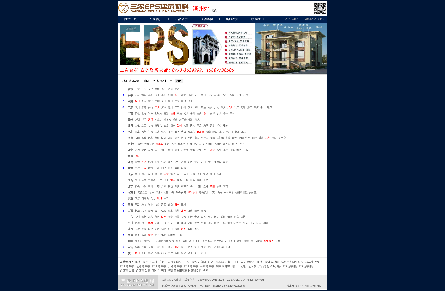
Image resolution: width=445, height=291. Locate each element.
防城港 (158, 113)
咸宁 (225, 149)
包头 (151, 192)
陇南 (192, 125)
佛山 (150, 107)
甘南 (150, 125)
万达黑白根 (175, 266)
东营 (150, 216)
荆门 (163, 149)
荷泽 (157, 216)
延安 (196, 228)
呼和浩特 (192, 192)
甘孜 (163, 222)
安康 (137, 228)
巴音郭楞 (158, 241)
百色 (137, 113)
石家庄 (200, 131)
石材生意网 (159, 270)
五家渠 (258, 241)
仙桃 (232, 149)
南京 (166, 174)
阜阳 (170, 95)
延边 (183, 168)
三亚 (143, 156)
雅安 (245, 222)
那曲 (163, 235)
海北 (143, 204)
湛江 (249, 107)
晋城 (150, 210)
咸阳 (190, 228)
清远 (203, 107)
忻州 (190, 210)
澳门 (163, 89)
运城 (203, 210)
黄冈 (150, 149)
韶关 (223, 107)
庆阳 (205, 125)
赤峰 (172, 192)
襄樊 (219, 149)
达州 (157, 222)
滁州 (163, 95)
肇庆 (256, 107)
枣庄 (236, 216)
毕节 (143, 119)
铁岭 (219, 186)
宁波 (170, 253)
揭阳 (183, 107)
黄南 (170, 204)
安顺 (137, 119)
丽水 (163, 253)
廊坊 (183, 131)
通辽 (213, 192)
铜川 (170, 228)
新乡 (234, 137)
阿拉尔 (147, 241)
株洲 (225, 162)
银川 (159, 198)
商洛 (157, 228)
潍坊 (216, 216)
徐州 (199, 174)
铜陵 (232, 95)
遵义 (197, 119)
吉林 (150, 168)
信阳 (241, 137)
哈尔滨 (159, 143)
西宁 (177, 204)
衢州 (177, 253)
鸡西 (189, 143)
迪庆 (163, 247)
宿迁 (179, 174)
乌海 (219, 192)
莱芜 (177, 216)
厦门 (183, 101)
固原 (137, 198)
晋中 (157, 210)
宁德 (157, 101)
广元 (177, 222)
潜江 (177, 149)
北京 (137, 89)
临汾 (163, 210)
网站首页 (130, 19)
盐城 (205, 174)
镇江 (219, 174)
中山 (262, 107)
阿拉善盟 (142, 192)
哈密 (191, 241)
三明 (177, 101)
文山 (210, 247)
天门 (205, 149)
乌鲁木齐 (269, 241)
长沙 (143, 162)
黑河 (173, 143)
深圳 (229, 107)
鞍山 (137, 186)
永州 (203, 162)
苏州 (186, 174)
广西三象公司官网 (195, 261)
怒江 (196, 247)
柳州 (199, 113)
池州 (157, 95)
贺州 (186, 113)
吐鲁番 (238, 241)
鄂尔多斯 (181, 192)
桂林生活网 (312, 261)
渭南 (177, 228)
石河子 (229, 241)
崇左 (150, 113)
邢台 (214, 131)
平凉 (199, 125)
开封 (170, 137)
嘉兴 (150, 253)
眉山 (203, 222)
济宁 (170, 216)
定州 (157, 131)
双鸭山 (226, 143)
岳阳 (210, 162)
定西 (143, 125)
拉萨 (150, 235)
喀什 (185, 241)
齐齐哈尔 (207, 143)
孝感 (238, 149)
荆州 (170, 149)
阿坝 (137, 222)
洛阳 (183, 137)
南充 (216, 222)
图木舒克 (248, 241)
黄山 (196, 95)
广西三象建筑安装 (219, 261)
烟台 (229, 216)
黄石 (157, 149)
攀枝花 (231, 222)
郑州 (267, 137)
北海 (143, 113)
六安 (210, 95)
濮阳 (212, 137)
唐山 (208, 131)
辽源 (157, 168)
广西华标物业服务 (269, 266)
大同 (143, 210)
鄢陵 (254, 137)
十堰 (192, 149)
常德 (137, 162)
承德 (150, 131)
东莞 (143, 107)
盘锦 (205, 186)
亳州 (203, 95)
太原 (183, 210)
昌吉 (178, 241)
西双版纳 (219, 247)
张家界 (217, 162)
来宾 (192, 113)
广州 (157, 107)
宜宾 (252, 222)
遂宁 (238, 222)
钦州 (219, 113)
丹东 (163, 186)
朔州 (177, 210)
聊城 (183, 216)
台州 (203, 253)
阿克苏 (138, 241)
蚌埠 (143, 95)
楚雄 (143, 247)
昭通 (228, 247)
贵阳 (150, 119)
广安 (170, 222)
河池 (179, 113)
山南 (179, 235)
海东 (150, 204)
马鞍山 (217, 95)
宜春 (199, 180)
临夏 (186, 125)
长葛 (143, 137)
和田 (198, 241)
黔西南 (183, 119)
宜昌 (245, 149)
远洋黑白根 (143, 266)
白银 (137, 125)
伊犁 (277, 241)
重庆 (157, 89)
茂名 (190, 107)
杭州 (137, 253)
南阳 (196, 137)
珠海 (269, 107)
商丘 (228, 137)
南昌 (172, 180)
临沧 (190, 247)
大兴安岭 (149, 143)
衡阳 (157, 162)
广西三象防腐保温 (243, 261)
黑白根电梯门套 (226, 266)
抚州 (166, 180)
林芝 (157, 235)
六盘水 (158, 119)
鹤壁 (150, 137)
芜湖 (238, 95)
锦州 (192, 186)
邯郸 (170, 131)
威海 (223, 216)
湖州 (143, 253)
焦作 (157, 137)
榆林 (163, 228)
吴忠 (153, 198)
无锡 (192, 174)
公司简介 (156, 19)
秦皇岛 (191, 131)
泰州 (150, 174)
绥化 (234, 143)
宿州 (225, 95)
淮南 (190, 95)
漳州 (190, 101)
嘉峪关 (158, 125)
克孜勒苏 (219, 241)
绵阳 (210, 222)
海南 (157, 204)
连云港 (158, 174)
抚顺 (170, 186)
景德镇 (151, 180)
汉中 (150, 228)
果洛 (137, 204)
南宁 (205, 113)
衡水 (177, 131)
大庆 (140, 143)
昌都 (143, 235)
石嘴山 (145, 198)
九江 (159, 180)
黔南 (175, 119)
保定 (137, 131)
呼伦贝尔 (204, 192)
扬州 (212, 174)
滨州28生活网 (199, 270)
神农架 (184, 149)
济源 (163, 137)
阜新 (177, 186)
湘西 (190, 162)
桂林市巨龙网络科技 (311, 285)
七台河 (217, 143)
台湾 (170, 89)
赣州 (137, 180)
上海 (143, 89)
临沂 (190, 216)
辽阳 (199, 186)
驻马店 (282, 137)
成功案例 (206, 19)
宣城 (245, 95)
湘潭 (183, 162)
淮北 (183, 95)
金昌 (166, 125)
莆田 (163, 101)
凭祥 (212, 113)
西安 (183, 228)
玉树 (183, 204)
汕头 (210, 107)
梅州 (196, 107)
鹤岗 (167, 143)
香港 (177, 89)
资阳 (265, 222)
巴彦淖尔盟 (162, 192)
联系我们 (257, 19)
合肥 (177, 95)
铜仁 (190, 119)
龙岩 (143, 101)
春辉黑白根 (207, 266)
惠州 (170, 107)
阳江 (236, 107)
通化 (177, 168)
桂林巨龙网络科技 (292, 261)
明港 (190, 137)
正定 (243, 131)
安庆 (137, 95)
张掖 (225, 125)
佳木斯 (181, 143)
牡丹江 (197, 143)
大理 (150, 247)
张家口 (229, 131)
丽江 (183, 247)
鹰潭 (205, 180)
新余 (192, 180)
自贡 (258, 222)
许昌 (247, 137)
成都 (150, 222)
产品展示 (181, 19)
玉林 (232, 113)
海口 (137, 156)
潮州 (137, 107)
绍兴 (183, 253)
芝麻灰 (252, 266)
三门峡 (220, 137)
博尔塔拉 (169, 241)
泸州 (196, 222)
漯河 (177, 137)
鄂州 (143, 149)
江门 (177, 107)
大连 (157, 186)
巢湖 (150, 95)
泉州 (170, 101)
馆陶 (163, 131)
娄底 (170, 162)
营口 (225, 186)
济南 (163, 216)
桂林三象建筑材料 (268, 261)
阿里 (137, 235)
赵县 (237, 131)
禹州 (261, 137)
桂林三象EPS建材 (146, 261)
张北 (221, 131)
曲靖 (203, 247)
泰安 (210, 216)
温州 (190, 253)
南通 (172, 174)
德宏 (157, 247)
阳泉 (196, 210)
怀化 (163, 162)
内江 (223, 222)
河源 (163, 107)
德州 (143, 216)
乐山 (183, 222)
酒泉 (172, 125)
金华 (157, 253)
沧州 (143, 131)
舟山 (196, 253)
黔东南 (167, 119)
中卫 (166, 198)
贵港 (166, 113)
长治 (137, 210)
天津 (150, 89)
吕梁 (170, 210)
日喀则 (171, 235)
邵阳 (177, 162)
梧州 (225, 113)
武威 (219, 125)
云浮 (243, 107)
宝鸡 (143, 228)
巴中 (143, 222)
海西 (163, 204)
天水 (212, 125)
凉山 (190, 222)
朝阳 (150, 186)
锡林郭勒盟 (241, 192)
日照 (203, 216)
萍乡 (179, 180)
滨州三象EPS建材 (179, 270)
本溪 (143, 186)
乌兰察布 (229, 192)
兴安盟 (253, 192)
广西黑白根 (127, 266)
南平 (150, 101)
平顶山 (204, 137)
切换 (214, 10)
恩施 (137, 149)
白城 (137, 168)
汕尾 (216, 107)
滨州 (137, 216)
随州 (199, 149)
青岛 (196, 216)
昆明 (177, 247)
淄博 (243, 216)
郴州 (150, 162)
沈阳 (212, 186)
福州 (137, 101)
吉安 (143, 180)
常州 (137, 174)
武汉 (212, 149)
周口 (274, 137)
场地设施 (232, 19)
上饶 (186, 180)
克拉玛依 (207, 241)
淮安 (143, 174)
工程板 (242, 266)
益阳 (196, 162)
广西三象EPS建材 (170, 261)
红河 (170, 247)
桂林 (172, 113)
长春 (143, 168)
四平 (163, 168)
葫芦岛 (184, 186)
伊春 (241, 143)
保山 (137, 247)
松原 (170, 168)
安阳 (137, 137)
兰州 (179, 125)
